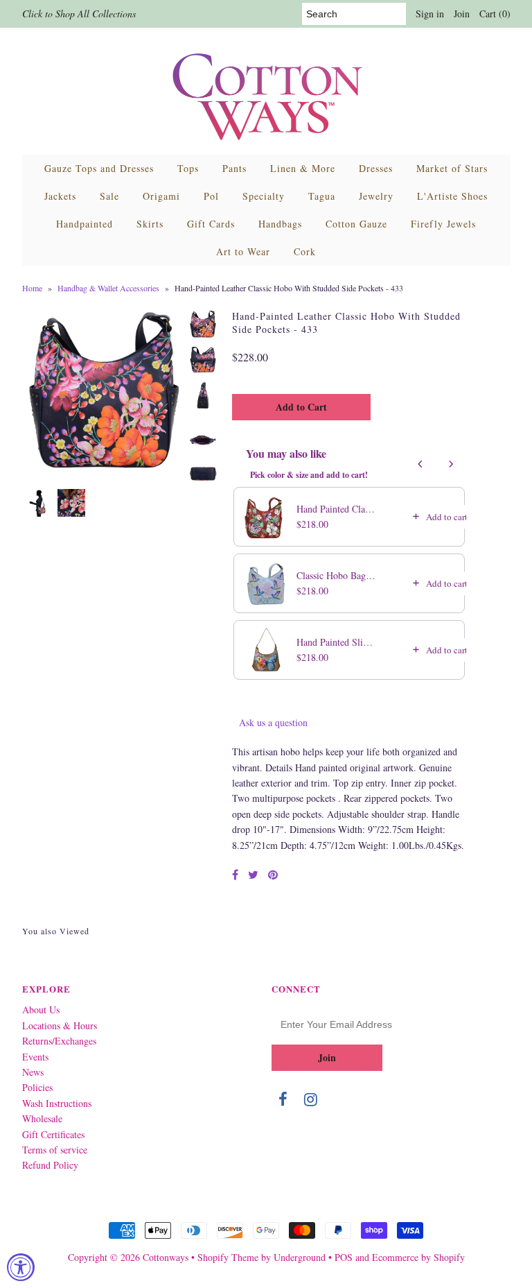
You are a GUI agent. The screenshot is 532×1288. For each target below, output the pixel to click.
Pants (234, 168)
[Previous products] (420, 464)
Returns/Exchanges (59, 1040)
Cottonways (165, 1257)
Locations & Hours (59, 1025)
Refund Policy (50, 1164)
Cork (305, 251)
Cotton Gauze (356, 223)
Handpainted (84, 223)
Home (32, 287)
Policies (37, 1087)
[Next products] (451, 464)
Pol (211, 196)
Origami (161, 196)
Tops (188, 168)
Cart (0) (495, 13)
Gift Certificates (53, 1134)
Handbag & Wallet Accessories (108, 287)
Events (35, 1056)
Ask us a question (273, 722)
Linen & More (302, 168)
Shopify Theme (227, 1257)
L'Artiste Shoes (452, 196)
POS (344, 1257)
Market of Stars (452, 168)
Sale (109, 196)
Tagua (321, 196)
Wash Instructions (56, 1103)
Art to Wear (243, 251)
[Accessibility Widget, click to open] (21, 1267)
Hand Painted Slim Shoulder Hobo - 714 (336, 642)
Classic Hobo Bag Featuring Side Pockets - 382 (336, 575)
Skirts (149, 223)
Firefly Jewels (443, 223)
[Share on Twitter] (253, 874)
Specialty (263, 196)
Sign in (430, 13)
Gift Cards (211, 223)
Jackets (60, 196)
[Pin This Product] (273, 874)
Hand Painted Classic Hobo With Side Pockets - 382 (336, 508)
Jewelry (376, 196)
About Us (41, 1009)
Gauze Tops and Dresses (99, 168)
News (33, 1072)
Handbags (280, 223)
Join (462, 13)
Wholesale (42, 1118)
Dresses (376, 168)
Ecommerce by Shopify (418, 1257)
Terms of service (54, 1149)
